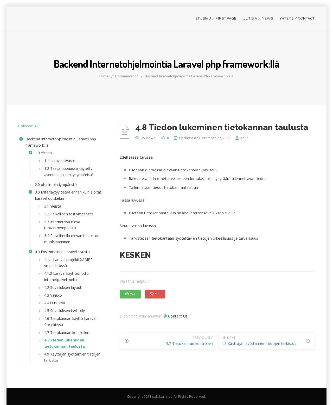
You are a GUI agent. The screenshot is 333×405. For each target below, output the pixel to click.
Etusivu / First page (215, 18)
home (104, 76)
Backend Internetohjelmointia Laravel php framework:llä (189, 76)
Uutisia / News (258, 18)
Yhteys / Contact (297, 18)
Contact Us (178, 316)
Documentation (126, 76)
